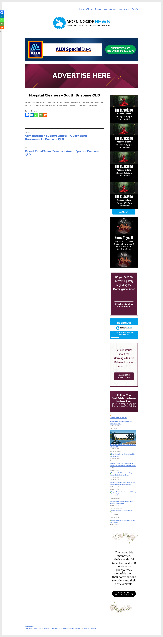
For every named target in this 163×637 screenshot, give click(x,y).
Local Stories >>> (124, 212)
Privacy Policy (28, 628)
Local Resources (124, 9)
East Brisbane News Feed (118, 417)
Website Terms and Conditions (41, 628)
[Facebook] (27, 115)
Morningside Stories (85, 9)
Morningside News (29, 626)
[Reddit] (45, 115)
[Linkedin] (32, 115)
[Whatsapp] (36, 115)
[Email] (41, 115)
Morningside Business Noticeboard (105, 9)
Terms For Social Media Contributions (72, 628)
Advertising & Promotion (90, 628)
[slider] (125, 266)
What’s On (135, 9)
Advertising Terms (56, 628)
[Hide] (1, 31)
